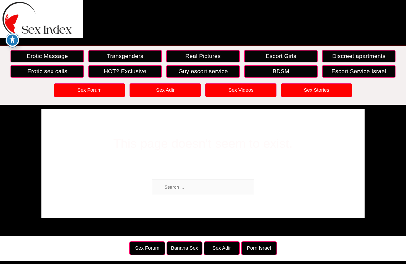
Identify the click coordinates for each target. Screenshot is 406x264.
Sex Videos (241, 90)
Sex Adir (165, 90)
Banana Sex (184, 248)
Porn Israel (259, 248)
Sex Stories (316, 90)
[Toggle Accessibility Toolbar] (12, 40)
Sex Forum (89, 90)
